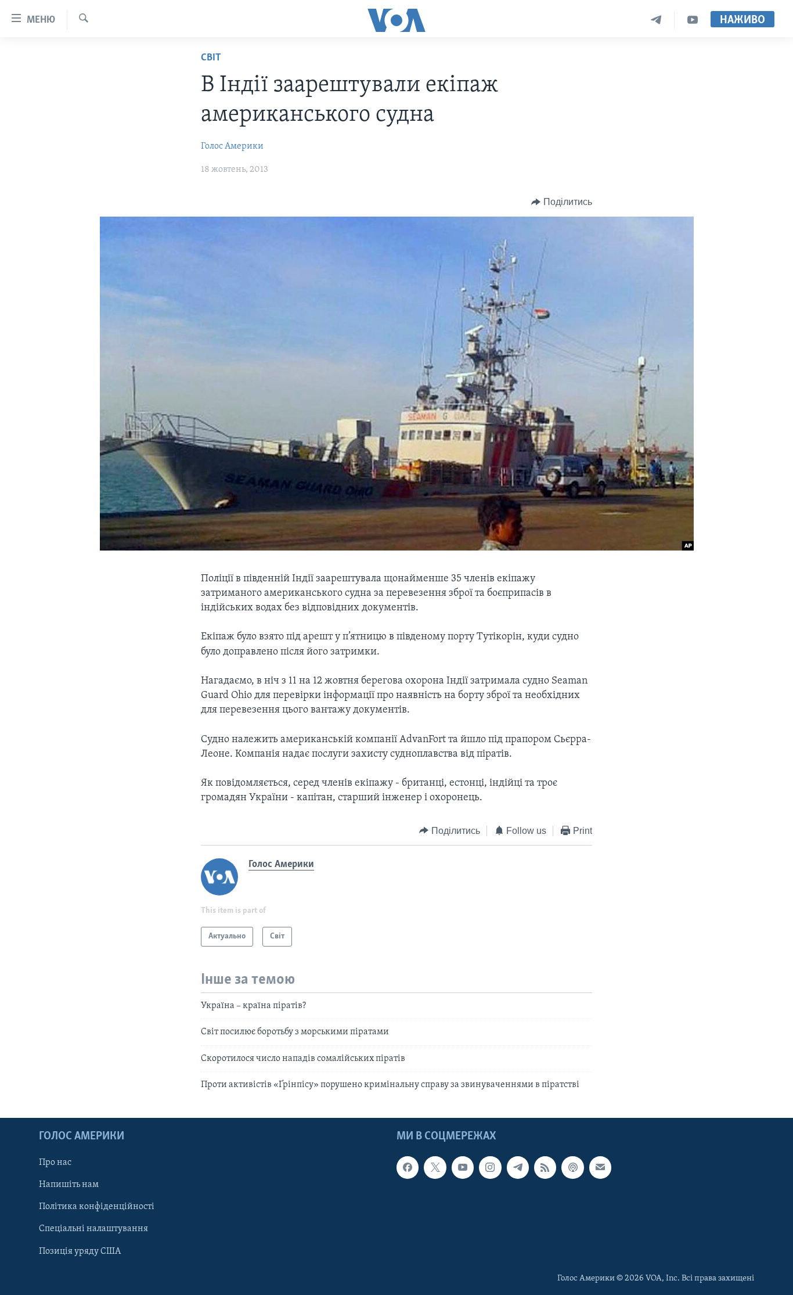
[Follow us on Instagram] (490, 1167)
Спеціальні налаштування (93, 1228)
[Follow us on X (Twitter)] (435, 1167)
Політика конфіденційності (96, 1206)
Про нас (55, 1162)
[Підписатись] (600, 1167)
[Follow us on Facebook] (407, 1167)
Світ (211, 58)
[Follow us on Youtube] (463, 1167)
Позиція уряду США (80, 1251)
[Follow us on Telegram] (518, 1167)
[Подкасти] (572, 1167)
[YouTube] (693, 20)
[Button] (561, 202)
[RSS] (545, 1167)
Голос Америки (232, 146)
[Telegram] (656, 20)
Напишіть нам (69, 1184)
